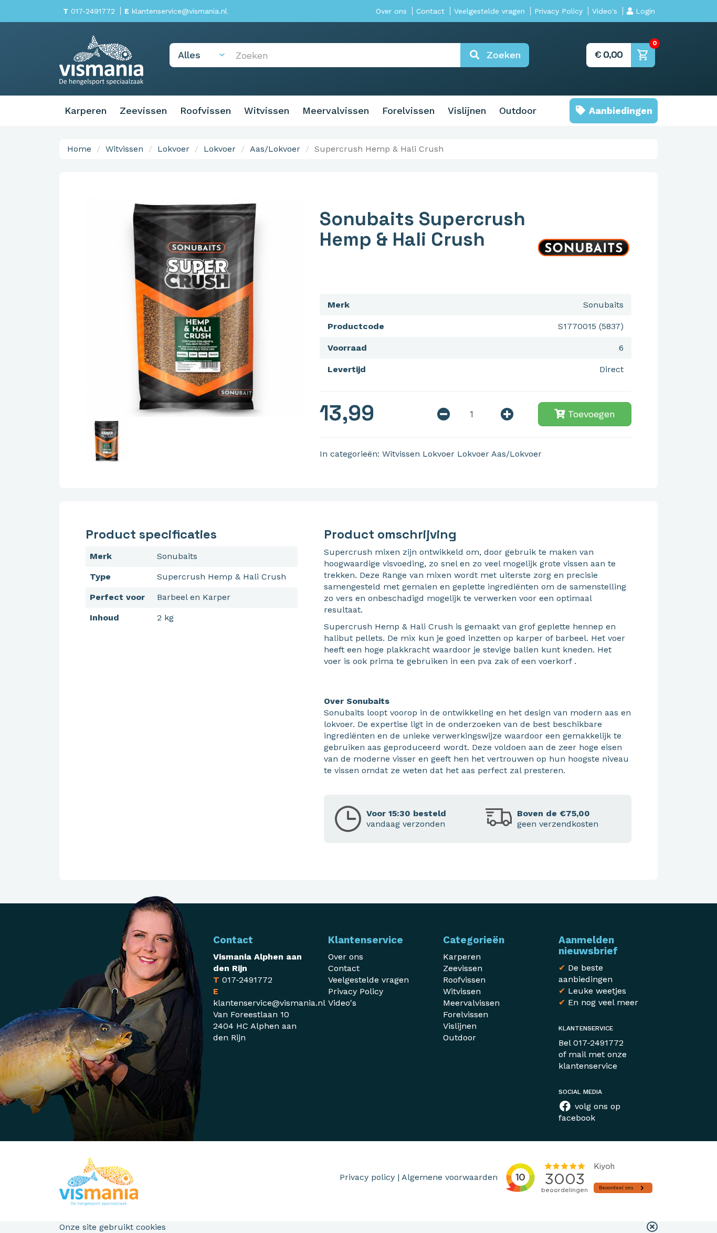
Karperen (86, 110)
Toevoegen (590, 413)
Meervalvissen (335, 110)
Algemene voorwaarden (450, 1177)
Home (79, 149)
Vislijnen (467, 110)
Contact (430, 11)
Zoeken (500, 54)
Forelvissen (408, 110)
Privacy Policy (558, 11)
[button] (652, 1227)
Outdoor (517, 110)
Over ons (391, 11)
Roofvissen (205, 110)
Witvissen (266, 110)
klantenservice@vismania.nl (175, 11)
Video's (604, 11)
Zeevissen (143, 110)
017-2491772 (89, 11)
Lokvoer (173, 149)
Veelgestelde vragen (489, 11)
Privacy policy (367, 1177)
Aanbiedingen (619, 110)
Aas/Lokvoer (275, 149)
